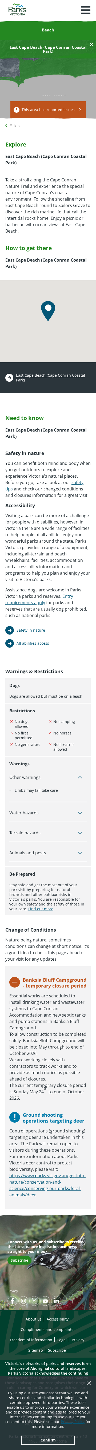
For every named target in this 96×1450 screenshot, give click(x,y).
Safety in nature (31, 630)
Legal (62, 1339)
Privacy (12, 1291)
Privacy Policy (73, 1421)
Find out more (40, 908)
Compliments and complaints (47, 1329)
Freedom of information (31, 1339)
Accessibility (58, 1319)
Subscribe (19, 1260)
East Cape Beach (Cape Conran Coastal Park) (50, 378)
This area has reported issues (48, 109)
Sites (15, 126)
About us (34, 1319)
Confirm (48, 1440)
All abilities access (33, 643)
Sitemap (35, 1350)
